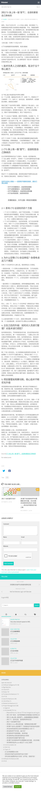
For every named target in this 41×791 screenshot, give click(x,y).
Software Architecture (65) (11, 759)
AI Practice (13, 648)
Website (5, 546)
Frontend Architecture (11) (11, 694)
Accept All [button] (17, 786)
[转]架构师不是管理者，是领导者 (17, 733)
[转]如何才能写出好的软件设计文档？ (17, 754)
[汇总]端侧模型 (15, 631)
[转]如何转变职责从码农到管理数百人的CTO (20, 729)
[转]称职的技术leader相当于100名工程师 (19, 742)
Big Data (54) (7, 687)
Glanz (5, 19)
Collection (13, 639)
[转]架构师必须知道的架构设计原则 (18, 736)
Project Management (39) (10, 706)
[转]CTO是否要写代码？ (8, 499)
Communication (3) (10, 745)
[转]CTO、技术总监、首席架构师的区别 (19, 719)
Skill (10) (7, 747)
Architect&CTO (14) (10, 710)
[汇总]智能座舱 (15, 641)
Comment (6, 524)
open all (3, 683)
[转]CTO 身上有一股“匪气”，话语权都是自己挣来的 (22, 717)
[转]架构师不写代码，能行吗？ (16, 731)
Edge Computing (15, 629)
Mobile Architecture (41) (10, 703)
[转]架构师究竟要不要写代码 (16, 738)
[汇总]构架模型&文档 (11, 752)
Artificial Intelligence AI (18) (11, 685)
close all (9, 683)
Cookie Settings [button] (8, 786)
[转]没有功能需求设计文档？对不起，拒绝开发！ (20, 756)
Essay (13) (6, 692)
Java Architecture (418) (9, 699)
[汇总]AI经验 (14, 651)
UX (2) (5, 761)
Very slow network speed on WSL (20, 622)
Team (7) (7, 749)
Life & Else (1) (7, 701)
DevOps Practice (15, 619)
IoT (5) (5, 696)
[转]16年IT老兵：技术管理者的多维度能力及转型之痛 (23, 715)
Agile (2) (7, 708)
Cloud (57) (6, 689)
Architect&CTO (6, 7)
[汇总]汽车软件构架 (16, 660)
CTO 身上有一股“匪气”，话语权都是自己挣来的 (21, 454)
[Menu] (38, 2)
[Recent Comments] (25, 615)
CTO (7, 477)
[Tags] (35, 615)
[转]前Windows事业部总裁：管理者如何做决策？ (22, 724)
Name (5, 537)
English (3, 597)
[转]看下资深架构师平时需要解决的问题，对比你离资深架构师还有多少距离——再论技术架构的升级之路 (28, 503)
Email (22, 537)
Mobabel (4, 2)
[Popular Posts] (15, 615)
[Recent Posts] (6, 615)
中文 (7, 597)
